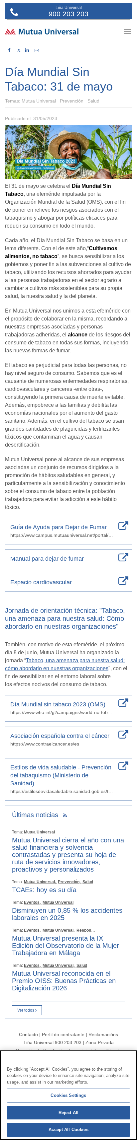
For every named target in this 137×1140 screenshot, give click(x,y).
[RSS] (65, 815)
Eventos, (33, 902)
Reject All (68, 1112)
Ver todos (26, 1010)
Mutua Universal (39, 101)
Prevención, (69, 882)
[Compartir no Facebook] (9, 50)
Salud (92, 101)
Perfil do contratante (64, 1034)
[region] (68, 1095)
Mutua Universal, (40, 882)
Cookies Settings (68, 1095)
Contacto (28, 1034)
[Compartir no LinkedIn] (27, 50)
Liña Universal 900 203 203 (52, 1042)
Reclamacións (103, 1034)
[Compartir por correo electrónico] (37, 50)
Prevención (71, 101)
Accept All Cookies (68, 1129)
